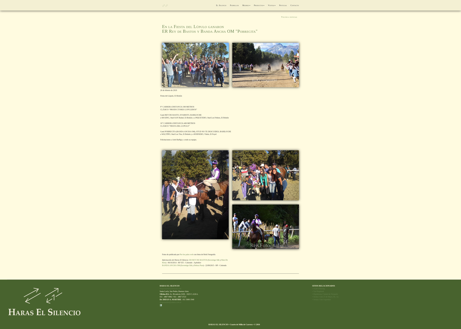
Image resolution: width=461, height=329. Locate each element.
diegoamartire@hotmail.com (170, 289)
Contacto (294, 5)
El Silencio (221, 5)
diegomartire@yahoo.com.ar (170, 302)
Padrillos (234, 5)
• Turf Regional (318, 291)
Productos (258, 5)
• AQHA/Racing (318, 289)
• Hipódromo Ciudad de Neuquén (325, 294)
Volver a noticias (289, 17)
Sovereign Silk (213, 260)
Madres (245, 5)
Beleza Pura (198, 265)
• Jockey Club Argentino (321, 299)
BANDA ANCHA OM (171, 265)
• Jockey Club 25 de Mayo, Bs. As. (325, 297)
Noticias (283, 5)
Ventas (271, 5)
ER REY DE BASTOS (198, 260)
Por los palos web (186, 254)
